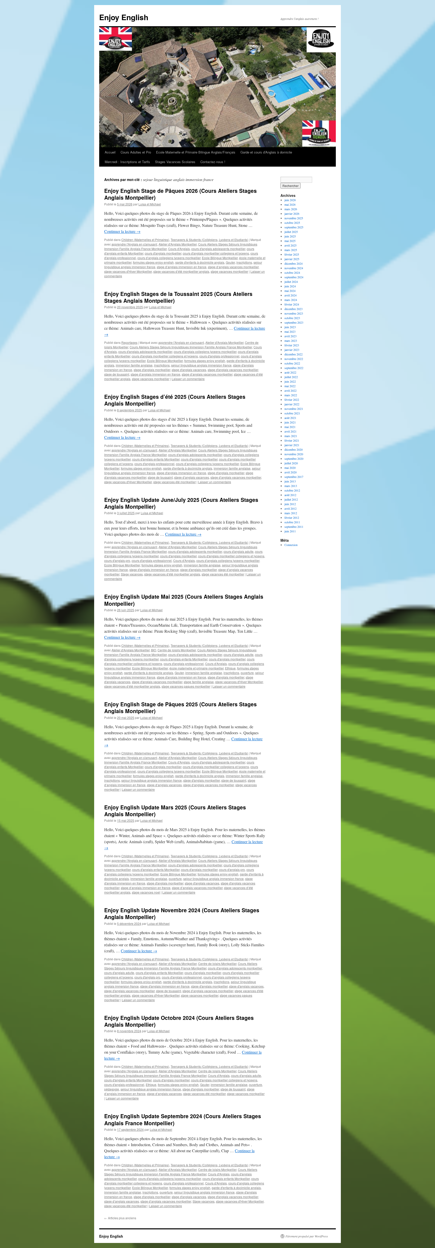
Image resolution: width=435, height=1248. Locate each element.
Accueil (110, 152)
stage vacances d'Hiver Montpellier (128, 271)
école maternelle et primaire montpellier (196, 668)
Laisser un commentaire (188, 379)
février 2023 (291, 345)
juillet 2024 (291, 282)
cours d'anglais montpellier (163, 253)
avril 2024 (290, 295)
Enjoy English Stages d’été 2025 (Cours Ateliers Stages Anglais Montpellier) (174, 400)
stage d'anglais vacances (189, 370)
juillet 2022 (291, 377)
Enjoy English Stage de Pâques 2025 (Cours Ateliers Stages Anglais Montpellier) (180, 707)
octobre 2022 (292, 363)
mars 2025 (290, 250)
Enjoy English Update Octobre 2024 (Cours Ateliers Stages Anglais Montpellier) (179, 1021)
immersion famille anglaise (134, 365)
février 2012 (291, 517)
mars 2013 (290, 486)
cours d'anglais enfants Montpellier (155, 459)
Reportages (129, 342)
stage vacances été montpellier (174, 482)
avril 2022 (290, 390)
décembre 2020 (293, 449)
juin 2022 (290, 381)
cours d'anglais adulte (238, 551)
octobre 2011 (292, 522)
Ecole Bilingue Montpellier (220, 258)
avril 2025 (290, 245)
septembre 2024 (293, 277)
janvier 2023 (291, 350)
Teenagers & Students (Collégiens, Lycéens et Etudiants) (209, 239)
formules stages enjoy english (153, 262)
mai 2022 (290, 386)
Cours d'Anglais (179, 249)
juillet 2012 (291, 499)
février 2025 (291, 254)
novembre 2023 (293, 313)
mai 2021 (290, 427)
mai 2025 (290, 241)
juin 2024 (290, 286)
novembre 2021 (293, 409)
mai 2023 (290, 331)
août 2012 (290, 495)
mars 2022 (290, 395)
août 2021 (290, 418)
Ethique (230, 668)
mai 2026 (290, 204)
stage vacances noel (146, 892)
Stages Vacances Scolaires (175, 161)
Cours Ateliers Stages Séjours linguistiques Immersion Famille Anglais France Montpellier (191, 347)
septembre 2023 (293, 322)
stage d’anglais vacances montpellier (233, 267)
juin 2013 (290, 481)
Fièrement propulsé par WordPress (306, 1236)
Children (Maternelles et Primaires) (145, 239)
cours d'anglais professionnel (219, 356)
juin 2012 (290, 504)
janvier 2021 (291, 445)
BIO (153, 650)
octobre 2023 (292, 318)
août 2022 (290, 372)
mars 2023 (290, 341)
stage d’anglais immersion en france (181, 267)
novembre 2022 (293, 359)
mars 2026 (290, 209)
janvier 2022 (291, 404)
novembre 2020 (293, 454)
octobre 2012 (292, 490)
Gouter (230, 262)
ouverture (247, 673)
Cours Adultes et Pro (136, 152)
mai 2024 (290, 291)
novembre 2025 (293, 218)
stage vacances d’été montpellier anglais (181, 271)
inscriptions (244, 262)
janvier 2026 (291, 213)
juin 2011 (290, 531)
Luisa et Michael (149, 204)
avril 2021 (290, 431)
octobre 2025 (292, 223)
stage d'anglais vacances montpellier (233, 370)
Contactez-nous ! (212, 161)
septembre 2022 (293, 368)
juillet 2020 (291, 463)
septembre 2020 (293, 458)
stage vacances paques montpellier (186, 686)
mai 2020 (290, 468)
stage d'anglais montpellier (152, 370)
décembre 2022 (293, 354)
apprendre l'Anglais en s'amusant (134, 244)
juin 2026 (290, 200)
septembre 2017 (293, 477)
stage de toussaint (116, 374)
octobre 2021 (292, 413)
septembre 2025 (293, 227)
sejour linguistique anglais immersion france (201, 365)
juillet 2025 (291, 232)
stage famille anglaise (199, 682)
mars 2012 (290, 513)
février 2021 (291, 440)
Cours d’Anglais (184, 560)
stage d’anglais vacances (191, 477)
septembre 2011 (293, 527)
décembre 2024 (293, 263)
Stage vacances (132, 574)
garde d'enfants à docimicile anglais (199, 262)
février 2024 (291, 304)
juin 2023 (290, 327)
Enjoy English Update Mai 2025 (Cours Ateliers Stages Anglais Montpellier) (183, 600)
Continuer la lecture (122, 231)
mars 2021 (290, 436)
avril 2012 (290, 508)
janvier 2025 (291, 259)
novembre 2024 (293, 268)
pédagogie (111, 1089)
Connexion (291, 545)
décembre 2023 (293, 309)
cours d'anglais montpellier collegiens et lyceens (216, 253)
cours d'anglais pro (117, 560)
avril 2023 (290, 336)
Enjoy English (123, 17)
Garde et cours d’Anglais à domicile (266, 152)
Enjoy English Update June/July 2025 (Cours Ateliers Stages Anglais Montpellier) (181, 503)
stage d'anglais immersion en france (181, 473)
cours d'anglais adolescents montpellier (218, 249)
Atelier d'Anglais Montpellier (178, 244)
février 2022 (291, 400)
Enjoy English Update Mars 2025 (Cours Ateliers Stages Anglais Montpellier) (175, 810)
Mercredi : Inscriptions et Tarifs (127, 161)
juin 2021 (290, 422)
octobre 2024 (292, 272)
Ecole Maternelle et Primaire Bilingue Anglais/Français (195, 152)
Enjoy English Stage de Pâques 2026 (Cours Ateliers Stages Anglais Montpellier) (180, 194)
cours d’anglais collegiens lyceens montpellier (168, 258)
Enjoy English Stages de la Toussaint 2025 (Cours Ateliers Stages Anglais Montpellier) (178, 297)
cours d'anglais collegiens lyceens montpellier (205, 351)
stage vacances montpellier (229, 271)
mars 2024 (290, 300)
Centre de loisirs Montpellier (177, 650)
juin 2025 (290, 236)
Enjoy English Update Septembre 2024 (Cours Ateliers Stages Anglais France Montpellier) (182, 1119)
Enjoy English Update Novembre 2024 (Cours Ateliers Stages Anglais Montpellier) (181, 913)
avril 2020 (290, 472)
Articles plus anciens (120, 1218)
